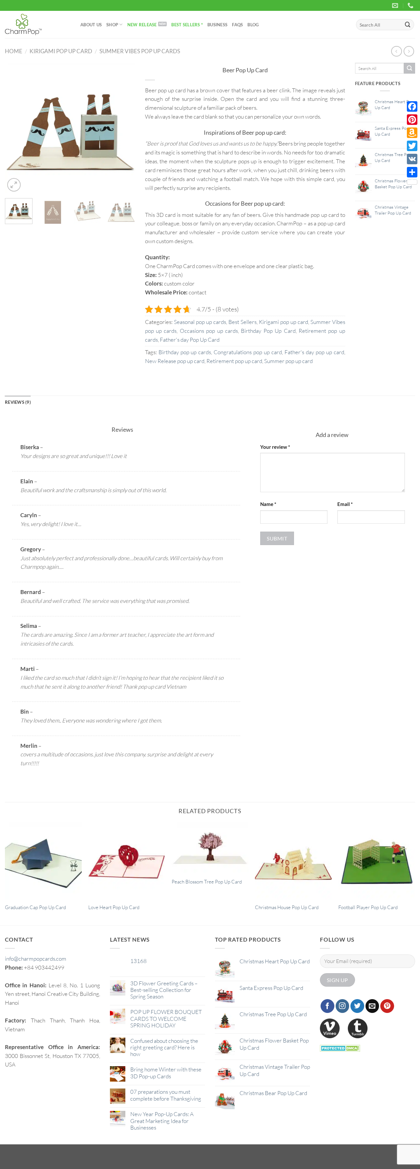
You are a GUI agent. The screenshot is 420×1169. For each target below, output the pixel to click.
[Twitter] (412, 145)
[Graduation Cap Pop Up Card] (43, 860)
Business (217, 24)
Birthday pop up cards (184, 352)
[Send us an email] (372, 1006)
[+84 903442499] (411, 5)
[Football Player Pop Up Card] (376, 860)
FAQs (237, 24)
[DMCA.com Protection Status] (340, 1047)
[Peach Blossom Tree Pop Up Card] (210, 848)
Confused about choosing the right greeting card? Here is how (164, 1047)
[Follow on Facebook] (327, 1006)
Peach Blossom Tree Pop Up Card (207, 882)
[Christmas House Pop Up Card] (293, 860)
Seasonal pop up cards (200, 321)
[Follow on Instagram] (342, 1006)
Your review (275, 447)
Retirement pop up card (234, 360)
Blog (253, 24)
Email (345, 504)
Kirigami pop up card (61, 51)
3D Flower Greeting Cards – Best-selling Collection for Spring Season (164, 990)
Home (13, 51)
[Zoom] (14, 185)
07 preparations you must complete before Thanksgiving (165, 1095)
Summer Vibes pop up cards (139, 51)
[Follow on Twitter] (357, 1006)
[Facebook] (412, 106)
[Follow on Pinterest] (387, 1006)
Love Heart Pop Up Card (113, 907)
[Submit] (408, 24)
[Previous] (16, 128)
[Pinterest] (412, 119)
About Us (91, 24)
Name (268, 504)
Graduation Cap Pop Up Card (35, 907)
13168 (138, 961)
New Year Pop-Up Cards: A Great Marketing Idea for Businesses (162, 1121)
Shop (112, 24)
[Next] (124, 128)
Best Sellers (242, 321)
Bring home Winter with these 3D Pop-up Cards (165, 1072)
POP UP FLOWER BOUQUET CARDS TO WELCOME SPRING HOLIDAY (166, 1018)
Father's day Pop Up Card (190, 339)
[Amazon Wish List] (412, 132)
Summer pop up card (288, 360)
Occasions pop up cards (209, 330)
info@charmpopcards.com (35, 958)
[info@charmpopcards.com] (396, 5)
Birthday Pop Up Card (268, 330)
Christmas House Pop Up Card (287, 907)
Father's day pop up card (314, 352)
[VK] (412, 159)
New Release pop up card (174, 360)
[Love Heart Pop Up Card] (126, 860)
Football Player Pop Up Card (368, 907)
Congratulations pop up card (248, 352)
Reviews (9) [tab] (18, 402)
